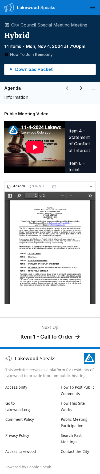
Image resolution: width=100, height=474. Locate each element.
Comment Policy (19, 419)
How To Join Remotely (31, 54)
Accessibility (16, 387)
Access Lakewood (20, 451)
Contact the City (75, 451)
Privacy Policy (17, 435)
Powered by (28, 466)
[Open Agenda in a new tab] (54, 186)
